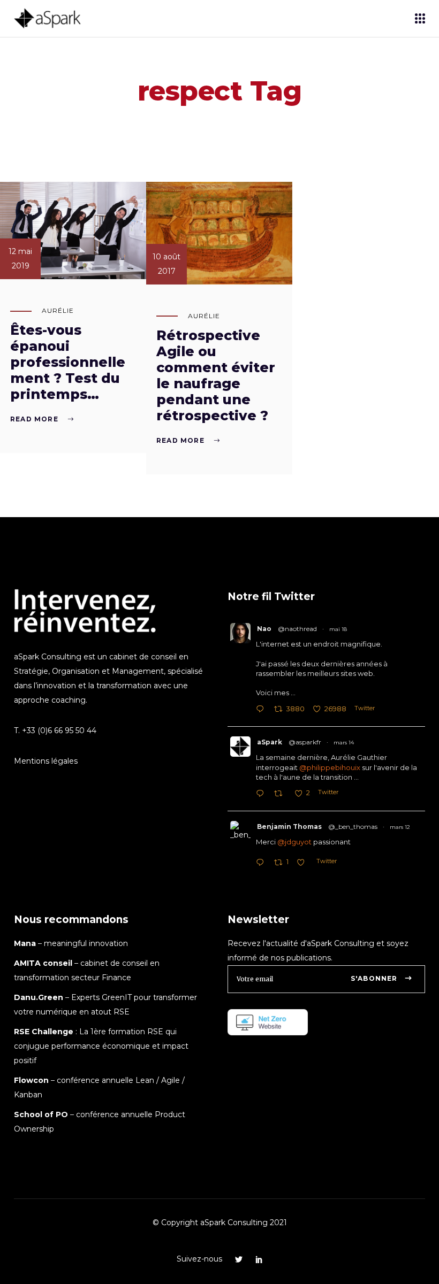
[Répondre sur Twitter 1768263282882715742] (262, 794)
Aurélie (58, 310)
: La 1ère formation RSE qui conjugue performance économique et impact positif (101, 1046)
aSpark (269, 742)
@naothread (297, 629)
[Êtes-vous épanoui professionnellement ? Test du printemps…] (73, 230)
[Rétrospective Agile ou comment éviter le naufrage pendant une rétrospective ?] (219, 233)
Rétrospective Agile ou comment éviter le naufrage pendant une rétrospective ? (215, 375)
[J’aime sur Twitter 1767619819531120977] (304, 863)
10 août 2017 (166, 264)
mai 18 (338, 629)
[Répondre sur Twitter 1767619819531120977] (262, 863)
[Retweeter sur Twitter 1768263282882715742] (281, 794)
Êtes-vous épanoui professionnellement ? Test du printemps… (67, 362)
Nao (264, 629)
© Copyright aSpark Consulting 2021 (220, 1222)
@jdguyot (294, 841)
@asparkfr (305, 742)
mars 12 (400, 827)
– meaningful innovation (71, 943)
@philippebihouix (329, 767)
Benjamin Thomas (289, 826)
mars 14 (344, 742)
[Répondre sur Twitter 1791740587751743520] (262, 710)
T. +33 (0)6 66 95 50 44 (55, 730)
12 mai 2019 (20, 259)
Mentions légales (46, 761)
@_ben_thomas (352, 826)
